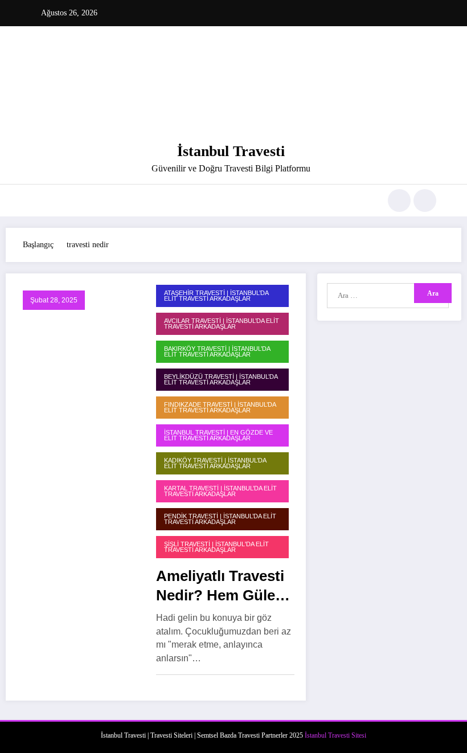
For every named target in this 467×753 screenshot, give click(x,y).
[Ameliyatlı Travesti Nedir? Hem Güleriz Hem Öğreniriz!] (78, 486)
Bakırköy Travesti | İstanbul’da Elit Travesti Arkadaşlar (217, 351)
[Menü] (37, 200)
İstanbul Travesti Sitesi (335, 735)
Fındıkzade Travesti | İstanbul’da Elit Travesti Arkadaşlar (220, 407)
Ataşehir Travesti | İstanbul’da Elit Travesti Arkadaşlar (216, 295)
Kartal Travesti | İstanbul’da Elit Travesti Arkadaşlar (220, 491)
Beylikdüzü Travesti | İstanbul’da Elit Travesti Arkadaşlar (221, 379)
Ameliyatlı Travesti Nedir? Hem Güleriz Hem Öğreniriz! (224, 586)
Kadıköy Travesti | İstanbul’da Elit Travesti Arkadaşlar (215, 463)
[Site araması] (399, 200)
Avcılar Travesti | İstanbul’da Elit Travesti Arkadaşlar (221, 323)
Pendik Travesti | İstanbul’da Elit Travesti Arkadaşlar (220, 519)
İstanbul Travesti (231, 151)
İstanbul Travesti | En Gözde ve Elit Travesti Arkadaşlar (218, 435)
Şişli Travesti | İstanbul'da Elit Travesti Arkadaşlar (216, 547)
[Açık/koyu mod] (424, 200)
